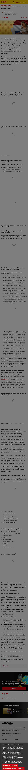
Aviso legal (20, 762)
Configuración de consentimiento (10, 765)
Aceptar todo (20, 768)
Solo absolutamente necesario (9, 768)
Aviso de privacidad (14, 762)
